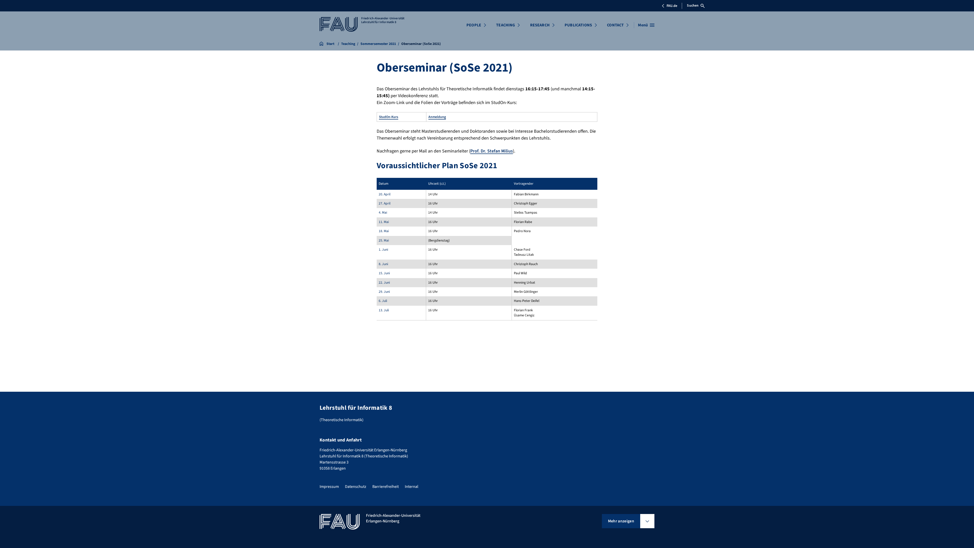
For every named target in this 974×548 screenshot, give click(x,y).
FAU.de (672, 5)
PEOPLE (473, 25)
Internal (411, 486)
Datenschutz (355, 486)
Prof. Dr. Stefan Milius (491, 151)
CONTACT (615, 25)
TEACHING (505, 25)
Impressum (329, 486)
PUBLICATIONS (578, 25)
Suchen (693, 5)
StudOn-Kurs (388, 116)
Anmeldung (437, 116)
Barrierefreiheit (385, 486)
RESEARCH (540, 25)
